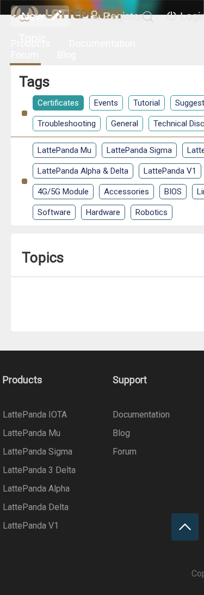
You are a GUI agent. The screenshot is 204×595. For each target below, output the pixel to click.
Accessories (126, 192)
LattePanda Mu (64, 150)
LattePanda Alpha (36, 488)
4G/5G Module (63, 192)
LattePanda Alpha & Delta (83, 171)
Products (31, 43)
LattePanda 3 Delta (39, 470)
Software (54, 212)
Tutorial (146, 103)
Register (123, 16)
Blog (66, 54)
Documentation (102, 43)
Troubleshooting (67, 123)
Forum (25, 54)
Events (106, 103)
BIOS (173, 192)
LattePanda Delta (36, 507)
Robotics (151, 212)
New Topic (32, 18)
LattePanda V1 (170, 171)
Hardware (103, 212)
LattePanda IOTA (35, 414)
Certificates (58, 103)
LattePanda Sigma (139, 150)
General (124, 123)
